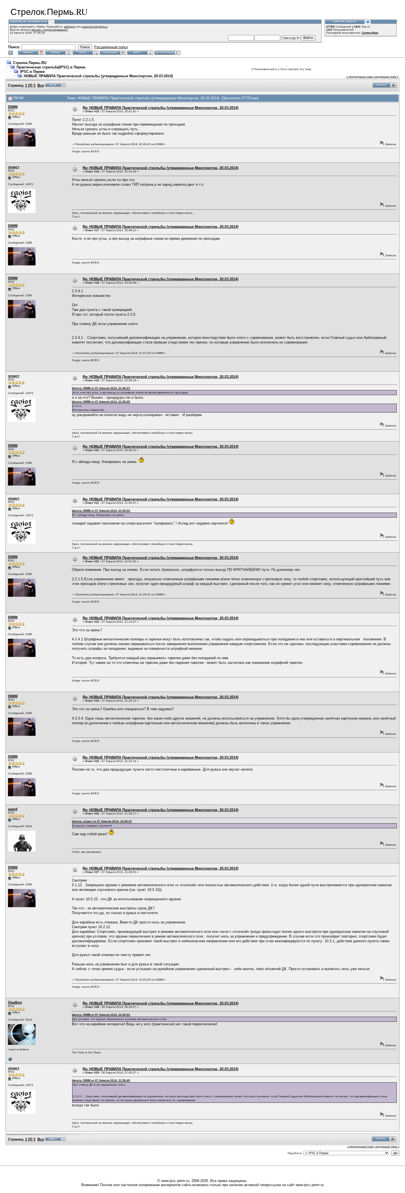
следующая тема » (386, 76)
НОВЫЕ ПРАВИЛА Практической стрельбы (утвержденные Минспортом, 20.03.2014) (98, 76)
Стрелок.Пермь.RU (29, 63)
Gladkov (15, 1002)
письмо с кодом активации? (49, 29)
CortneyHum (370, 32)
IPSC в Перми (32, 72)
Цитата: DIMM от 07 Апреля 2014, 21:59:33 (101, 510)
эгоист (13, 167)
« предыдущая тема (359, 76)
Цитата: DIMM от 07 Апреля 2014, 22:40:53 (101, 1014)
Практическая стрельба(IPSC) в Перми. (51, 67)
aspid (12, 809)
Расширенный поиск (111, 47)
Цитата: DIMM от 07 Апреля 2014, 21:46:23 (101, 388)
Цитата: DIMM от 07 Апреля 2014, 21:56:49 (101, 401)
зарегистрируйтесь (94, 26)
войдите (69, 26)
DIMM (13, 107)
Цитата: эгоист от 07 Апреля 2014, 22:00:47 (102, 821)
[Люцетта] (10, 1060)
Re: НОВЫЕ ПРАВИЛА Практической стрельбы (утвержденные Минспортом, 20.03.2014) (160, 108)
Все (40, 85)
